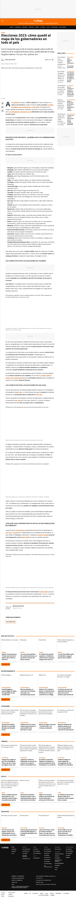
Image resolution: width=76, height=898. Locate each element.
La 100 (46, 893)
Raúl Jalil (17, 238)
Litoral (42, 27)
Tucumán (16, 532)
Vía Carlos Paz (26, 849)
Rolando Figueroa (23, 168)
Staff (13, 884)
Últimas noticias (59, 853)
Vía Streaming (69, 851)
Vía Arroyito (25, 851)
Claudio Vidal (19, 209)
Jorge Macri (34, 242)
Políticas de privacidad (18, 878)
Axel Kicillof (28, 229)
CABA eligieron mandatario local (20, 112)
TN (30, 893)
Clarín (26, 893)
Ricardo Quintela (26, 172)
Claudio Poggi (21, 190)
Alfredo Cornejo (19, 225)
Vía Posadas (47, 849)
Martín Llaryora (22, 194)
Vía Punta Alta (26, 858)
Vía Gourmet (69, 853)
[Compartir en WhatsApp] (2, 107)
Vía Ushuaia (58, 849)
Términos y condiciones (18, 876)
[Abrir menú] (9, 21)
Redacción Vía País (10, 59)
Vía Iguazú (46, 853)
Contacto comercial (17, 880)
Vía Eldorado (47, 851)
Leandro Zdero (17, 221)
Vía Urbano (69, 849)
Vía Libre (68, 855)
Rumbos (68, 857)
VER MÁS (5, 664)
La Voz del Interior (44, 895)
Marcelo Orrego (19, 201)
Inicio (11, 27)
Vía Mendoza (36, 858)
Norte (37, 27)
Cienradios (58, 893)
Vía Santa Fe (47, 857)
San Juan (9, 532)
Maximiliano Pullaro (20, 215)
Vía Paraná (47, 861)
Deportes (57, 865)
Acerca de (14, 882)
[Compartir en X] (2, 111)
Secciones (62, 27)
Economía (57, 858)
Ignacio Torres (17, 205)
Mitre (41, 893)
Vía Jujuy (35, 849)
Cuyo (48, 27)
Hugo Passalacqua (23, 176)
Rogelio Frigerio (19, 234)
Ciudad (52, 893)
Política (57, 856)
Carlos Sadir (19, 174)
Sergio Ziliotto (32, 182)
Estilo (56, 867)
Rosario (24, 27)
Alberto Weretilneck (24, 170)
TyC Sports (66, 893)
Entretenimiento (59, 863)
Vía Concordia (48, 863)
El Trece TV (35, 893)
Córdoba (18, 27)
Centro (31, 27)
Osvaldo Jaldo (25, 192)
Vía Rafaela (47, 859)
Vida (56, 869)
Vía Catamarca (37, 853)
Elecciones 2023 (10, 622)
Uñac (20, 392)
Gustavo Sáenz (24, 180)
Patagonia (54, 27)
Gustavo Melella (33, 186)
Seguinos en (48, 59)
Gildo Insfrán (18, 196)
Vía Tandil (25, 853)
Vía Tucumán (36, 851)
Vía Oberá (46, 855)
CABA (13, 853)
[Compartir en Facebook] (2, 103)
